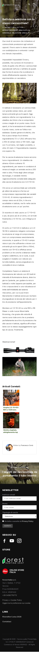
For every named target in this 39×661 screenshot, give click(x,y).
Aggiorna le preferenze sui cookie (16, 603)
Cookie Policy (16, 600)
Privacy (5, 600)
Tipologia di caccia (10, 512)
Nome (4, 503)
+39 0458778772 (9, 595)
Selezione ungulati (21, 33)
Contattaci (6, 621)
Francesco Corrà (27, 445)
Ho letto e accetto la (18, 521)
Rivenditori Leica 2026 (11, 617)
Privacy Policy (27, 521)
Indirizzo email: (8, 495)
